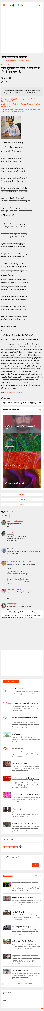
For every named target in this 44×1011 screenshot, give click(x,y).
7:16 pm (22, 604)
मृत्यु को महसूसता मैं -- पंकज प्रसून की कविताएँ (23, 926)
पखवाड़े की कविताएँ (17, 734)
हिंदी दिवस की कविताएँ (17, 688)
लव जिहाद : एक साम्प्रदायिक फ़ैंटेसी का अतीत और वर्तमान (26, 794)
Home (2, 64)
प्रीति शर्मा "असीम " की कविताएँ (20, 970)
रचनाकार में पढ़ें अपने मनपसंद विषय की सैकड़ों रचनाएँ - (25, 883)
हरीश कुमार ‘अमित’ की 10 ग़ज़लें (14, 483)
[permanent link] (6, 82)
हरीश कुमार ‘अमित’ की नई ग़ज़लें (14, 465)
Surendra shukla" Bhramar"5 (17, 561)
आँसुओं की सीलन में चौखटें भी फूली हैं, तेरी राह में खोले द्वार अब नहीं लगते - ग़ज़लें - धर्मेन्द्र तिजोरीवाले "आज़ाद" (21, 111)
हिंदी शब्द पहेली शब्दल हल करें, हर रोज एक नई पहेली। (17, 60)
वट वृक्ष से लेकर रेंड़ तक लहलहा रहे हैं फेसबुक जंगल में (25, 823)
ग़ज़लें (8, 64)
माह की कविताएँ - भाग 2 (18, 912)
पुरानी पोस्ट (22, 499)
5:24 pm (29, 561)
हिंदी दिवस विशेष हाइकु (17, 749)
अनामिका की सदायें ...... (13, 604)
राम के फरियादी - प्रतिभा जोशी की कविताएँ (22, 941)
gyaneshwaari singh (14, 521)
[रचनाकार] (16, 5)
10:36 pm (20, 532)
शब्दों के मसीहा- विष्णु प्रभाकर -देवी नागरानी (22, 897)
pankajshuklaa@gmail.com (14, 393)
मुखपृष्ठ (4, 1000)
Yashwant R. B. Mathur (14, 589)
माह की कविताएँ (9, 447)
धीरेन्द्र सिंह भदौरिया (12, 532)
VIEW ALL (37, 875)
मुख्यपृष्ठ (22, 504)
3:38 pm (23, 521)
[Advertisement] (22, 31)
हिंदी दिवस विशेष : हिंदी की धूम (19, 763)
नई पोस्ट (22, 494)
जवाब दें (8, 526)
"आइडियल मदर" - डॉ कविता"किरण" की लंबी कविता (25, 956)
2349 (18, 984)
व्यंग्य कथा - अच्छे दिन (17, 809)
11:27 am (25, 589)
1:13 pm (12, 548)
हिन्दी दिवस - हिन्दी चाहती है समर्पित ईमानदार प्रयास (25, 703)
